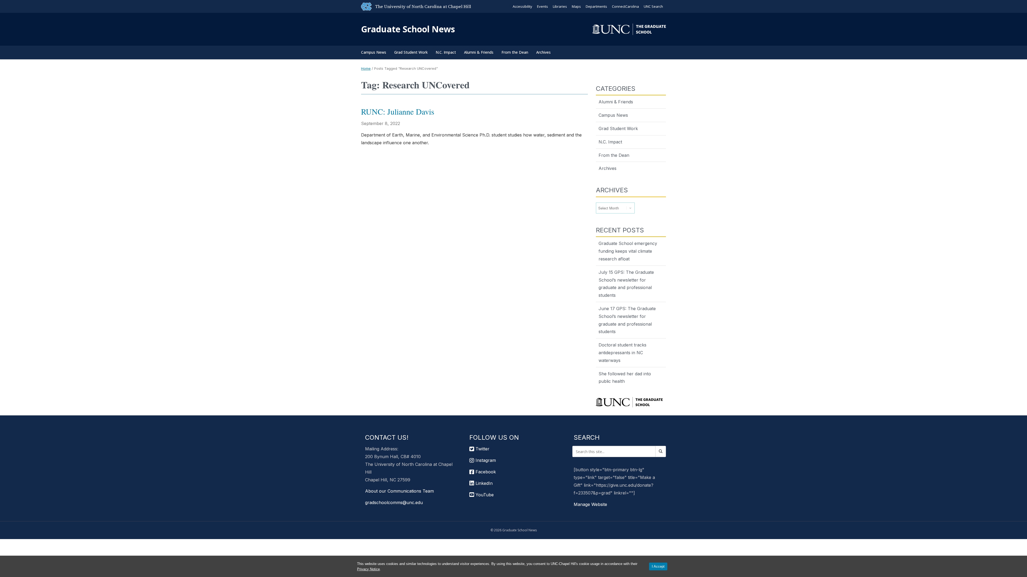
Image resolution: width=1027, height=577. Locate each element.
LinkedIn (483, 483)
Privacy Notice (368, 569)
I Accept (658, 566)
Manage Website (590, 504)
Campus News (373, 52)
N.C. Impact (446, 52)
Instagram (485, 460)
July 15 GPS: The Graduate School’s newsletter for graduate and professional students (626, 284)
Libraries (560, 6)
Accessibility (522, 6)
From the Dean (514, 52)
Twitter (481, 448)
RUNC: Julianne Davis (397, 111)
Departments (596, 6)
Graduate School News (408, 29)
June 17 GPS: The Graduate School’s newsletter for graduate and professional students (627, 320)
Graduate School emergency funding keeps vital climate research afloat (628, 251)
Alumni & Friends (478, 52)
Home (366, 68)
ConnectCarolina (625, 6)
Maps (576, 6)
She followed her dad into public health (625, 377)
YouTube (484, 494)
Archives (543, 52)
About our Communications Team (399, 491)
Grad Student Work (411, 52)
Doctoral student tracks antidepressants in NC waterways (622, 352)
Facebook (485, 471)
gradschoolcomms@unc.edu (394, 502)
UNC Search (653, 6)
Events (542, 6)
